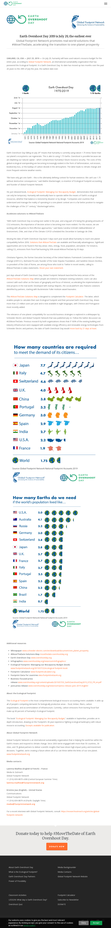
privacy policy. (29, 925)
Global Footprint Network (40, 62)
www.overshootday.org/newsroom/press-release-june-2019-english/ (58, 685)
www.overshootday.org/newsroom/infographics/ (44, 661)
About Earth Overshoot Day (21, 867)
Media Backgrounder (67, 867)
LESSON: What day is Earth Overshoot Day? (28, 899)
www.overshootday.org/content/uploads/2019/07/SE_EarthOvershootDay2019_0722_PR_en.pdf (60, 682)
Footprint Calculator (74, 296)
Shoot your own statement (51, 268)
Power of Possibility (17, 881)
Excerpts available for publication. (40, 725)
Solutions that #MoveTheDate (43, 242)
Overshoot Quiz (15, 904)
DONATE (62, 904)
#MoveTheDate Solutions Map (20, 278)
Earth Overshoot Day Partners (22, 876)
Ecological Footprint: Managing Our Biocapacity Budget (51, 192)
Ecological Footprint (19, 700)
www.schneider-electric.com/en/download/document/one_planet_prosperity (55, 650)
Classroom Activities (17, 895)
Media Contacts (64, 872)
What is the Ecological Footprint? (23, 872)
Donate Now (57, 846)
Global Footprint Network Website (73, 876)
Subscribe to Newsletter (68, 899)
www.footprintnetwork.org (18, 754)
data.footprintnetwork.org (50, 675)
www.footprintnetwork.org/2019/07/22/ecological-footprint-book (39, 668)
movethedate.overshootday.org (54, 654)
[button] (105, 3)
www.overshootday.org (41, 657)
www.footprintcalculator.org (43, 671)
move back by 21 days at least (83, 328)
